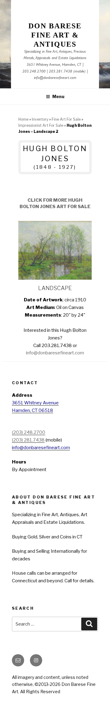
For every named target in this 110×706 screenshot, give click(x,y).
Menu (58, 96)
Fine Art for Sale (66, 119)
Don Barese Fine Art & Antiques (54, 35)
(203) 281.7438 (28, 440)
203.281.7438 (60, 72)
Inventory (40, 119)
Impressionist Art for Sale (40, 125)
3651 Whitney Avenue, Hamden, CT (54, 65)
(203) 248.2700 (28, 432)
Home (23, 119)
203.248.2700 (34, 72)
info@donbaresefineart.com (55, 78)
